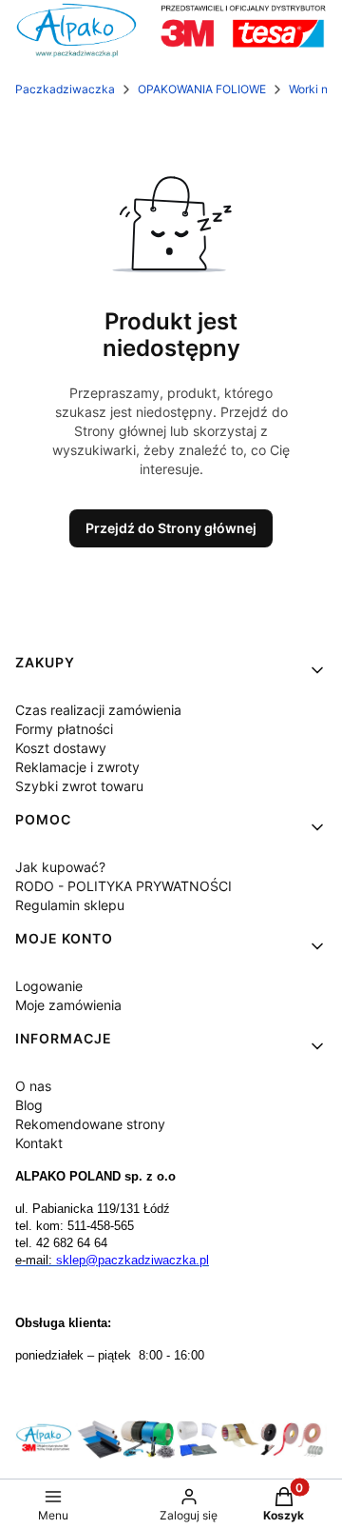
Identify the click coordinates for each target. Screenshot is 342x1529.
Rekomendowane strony (90, 1124)
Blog (29, 1105)
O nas (33, 1086)
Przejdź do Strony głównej (171, 528)
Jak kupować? (60, 867)
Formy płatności (64, 729)
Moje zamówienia (68, 1005)
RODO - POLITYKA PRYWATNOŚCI (123, 886)
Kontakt (39, 1143)
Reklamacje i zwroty (77, 767)
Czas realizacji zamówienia (98, 710)
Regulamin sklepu (69, 905)
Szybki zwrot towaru (79, 786)
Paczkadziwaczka (65, 89)
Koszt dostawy (60, 748)
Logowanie (49, 986)
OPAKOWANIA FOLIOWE (202, 89)
